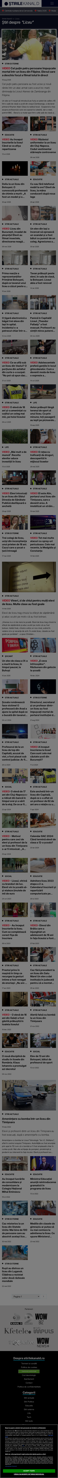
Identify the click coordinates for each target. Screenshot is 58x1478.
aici (23, 1445)
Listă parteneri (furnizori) (11, 1466)
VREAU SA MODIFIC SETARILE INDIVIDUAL (29, 1474)
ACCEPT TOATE (29, 1471)
